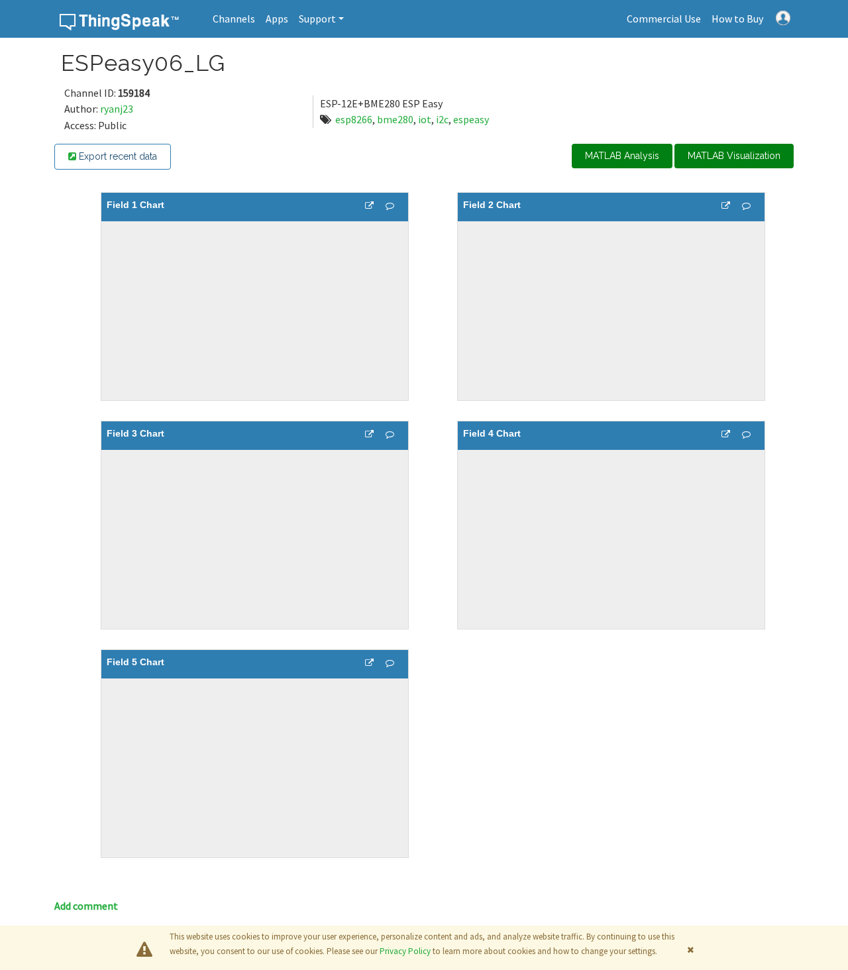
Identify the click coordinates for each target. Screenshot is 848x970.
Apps (277, 18)
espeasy (471, 119)
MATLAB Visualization (734, 155)
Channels (234, 18)
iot (424, 119)
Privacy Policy (405, 951)
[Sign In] (783, 16)
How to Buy (737, 18)
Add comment (86, 905)
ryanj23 (116, 108)
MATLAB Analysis (622, 155)
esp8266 (353, 119)
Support (317, 18)
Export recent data (116, 156)
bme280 (395, 119)
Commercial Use (664, 18)
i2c (442, 119)
